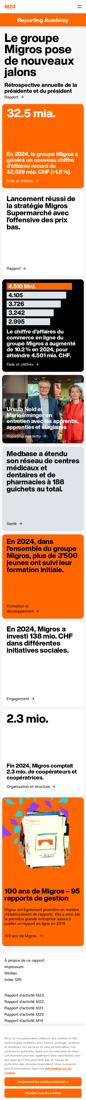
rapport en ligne (36, 923)
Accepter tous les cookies (43, 1093)
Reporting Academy (42, 20)
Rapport (11, 97)
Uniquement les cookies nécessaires (43, 1082)
